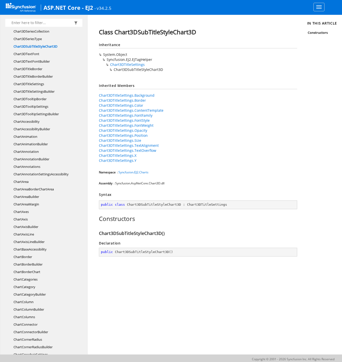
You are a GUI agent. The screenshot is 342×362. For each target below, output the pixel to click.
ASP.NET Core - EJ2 (68, 7)
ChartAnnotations (27, 166)
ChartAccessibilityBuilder (32, 129)
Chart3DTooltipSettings (31, 106)
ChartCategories (26, 279)
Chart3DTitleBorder (28, 69)
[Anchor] (96, 218)
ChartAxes (21, 211)
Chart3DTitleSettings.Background (126, 95)
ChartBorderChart (27, 272)
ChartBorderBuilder (28, 264)
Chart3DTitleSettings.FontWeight (126, 125)
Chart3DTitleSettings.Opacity (123, 130)
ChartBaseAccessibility (30, 249)
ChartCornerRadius (28, 339)
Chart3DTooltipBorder (30, 99)
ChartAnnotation (26, 151)
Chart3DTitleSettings (29, 84)
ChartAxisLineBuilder (29, 241)
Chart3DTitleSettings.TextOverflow (127, 150)
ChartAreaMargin (26, 204)
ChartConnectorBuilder (31, 332)
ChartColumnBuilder (29, 309)
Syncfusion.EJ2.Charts (133, 172)
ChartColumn (24, 302)
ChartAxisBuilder (26, 226)
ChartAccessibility (27, 121)
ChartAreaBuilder (26, 196)
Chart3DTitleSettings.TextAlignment (129, 145)
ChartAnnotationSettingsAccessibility (41, 174)
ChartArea (21, 181)
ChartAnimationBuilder (31, 144)
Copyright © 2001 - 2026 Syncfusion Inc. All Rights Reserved (293, 359)
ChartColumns (24, 317)
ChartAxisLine (24, 234)
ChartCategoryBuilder (30, 294)
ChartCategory (24, 287)
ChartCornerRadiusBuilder (33, 347)
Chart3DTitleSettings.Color (121, 105)
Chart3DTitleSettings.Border (122, 100)
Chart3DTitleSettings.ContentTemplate (131, 110)
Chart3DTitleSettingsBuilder (34, 91)
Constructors (318, 32)
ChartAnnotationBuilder (31, 159)
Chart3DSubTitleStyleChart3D (35, 46)
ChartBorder (23, 257)
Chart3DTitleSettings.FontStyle (124, 120)
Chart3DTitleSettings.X (117, 155)
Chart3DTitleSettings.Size (120, 140)
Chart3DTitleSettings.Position (123, 135)
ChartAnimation (25, 136)
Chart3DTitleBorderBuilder (33, 76)
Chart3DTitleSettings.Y (117, 160)
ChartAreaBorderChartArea (34, 189)
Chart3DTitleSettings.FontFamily (125, 115)
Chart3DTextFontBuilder (32, 61)
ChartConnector (26, 324)
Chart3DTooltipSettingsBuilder (36, 114)
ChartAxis (21, 219)
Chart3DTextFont (26, 54)
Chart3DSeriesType (28, 39)
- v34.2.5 (102, 8)
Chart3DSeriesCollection (31, 31)
